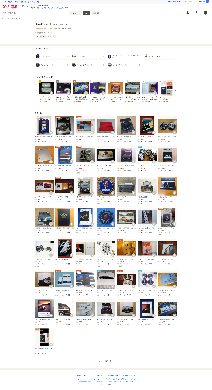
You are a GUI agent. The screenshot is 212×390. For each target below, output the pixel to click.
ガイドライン (135, 379)
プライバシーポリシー (79, 379)
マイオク (187, 15)
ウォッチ (196, 15)
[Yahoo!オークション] (15, 5)
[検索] (207, 1)
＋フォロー (54, 24)
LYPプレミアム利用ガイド (121, 379)
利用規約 (107, 379)
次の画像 (175, 91)
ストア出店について (99, 382)
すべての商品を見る (106, 361)
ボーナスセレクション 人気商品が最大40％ (53, 8)
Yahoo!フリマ (99, 375)
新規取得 (45, 6)
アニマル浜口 (202, 2)
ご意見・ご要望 (112, 382)
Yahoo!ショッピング (114, 375)
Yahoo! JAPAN (173, 2)
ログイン (33, 8)
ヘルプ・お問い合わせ (126, 382)
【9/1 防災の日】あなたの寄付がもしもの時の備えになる (22, 2)
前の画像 (37, 91)
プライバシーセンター (95, 379)
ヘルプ (181, 2)
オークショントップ (8, 19)
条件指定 (95, 13)
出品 (205, 15)
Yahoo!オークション (84, 375)
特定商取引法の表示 (85, 382)
